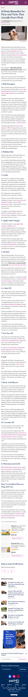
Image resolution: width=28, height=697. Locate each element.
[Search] (25, 2)
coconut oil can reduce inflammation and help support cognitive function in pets (14, 435)
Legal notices (11, 689)
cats (12, 350)
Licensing (24, 685)
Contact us (17, 685)
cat (21, 89)
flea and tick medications (19, 55)
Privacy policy (22, 688)
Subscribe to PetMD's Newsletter (10, 666)
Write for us (9, 685)
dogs (8, 215)
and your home (21, 123)
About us (3, 685)
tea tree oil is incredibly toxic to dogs (12, 341)
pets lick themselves (10, 244)
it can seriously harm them (18, 265)
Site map (18, 689)
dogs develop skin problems (13, 304)
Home (2, 7)
